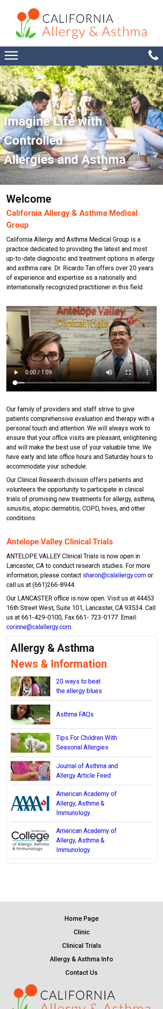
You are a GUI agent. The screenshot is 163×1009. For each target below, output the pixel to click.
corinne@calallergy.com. (39, 627)
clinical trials (81, 945)
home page (81, 918)
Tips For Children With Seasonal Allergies (86, 742)
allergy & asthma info (81, 959)
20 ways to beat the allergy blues (79, 686)
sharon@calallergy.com (114, 575)
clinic (82, 932)
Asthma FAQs (75, 714)
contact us (81, 972)
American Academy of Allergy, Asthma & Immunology (86, 803)
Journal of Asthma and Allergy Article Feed (87, 770)
